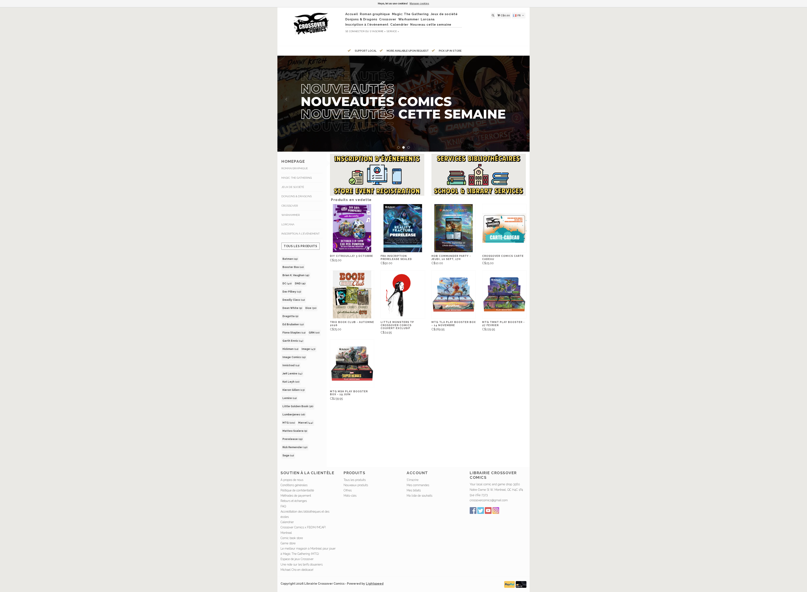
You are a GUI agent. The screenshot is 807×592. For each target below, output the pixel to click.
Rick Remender (294, 447)
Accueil (351, 14)
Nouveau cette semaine (430, 24)
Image (308, 349)
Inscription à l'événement (367, 24)
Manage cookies (419, 3)
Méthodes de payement (296, 495)
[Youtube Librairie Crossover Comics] (488, 510)
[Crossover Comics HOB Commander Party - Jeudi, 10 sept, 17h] (454, 228)
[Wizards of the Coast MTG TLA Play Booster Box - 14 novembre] (454, 294)
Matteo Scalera (294, 430)
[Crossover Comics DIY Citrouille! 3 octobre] (352, 228)
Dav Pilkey (291, 291)
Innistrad (290, 365)
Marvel (305, 422)
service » (392, 31)
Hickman (290, 349)
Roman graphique (375, 14)
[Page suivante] (520, 99)
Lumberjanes (293, 414)
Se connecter (355, 31)
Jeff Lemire (292, 373)
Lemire (289, 398)
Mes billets (414, 490)
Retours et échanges (294, 501)
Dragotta (290, 316)
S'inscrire (412, 480)
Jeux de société (444, 14)
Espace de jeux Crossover (297, 559)
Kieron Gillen (293, 390)
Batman (290, 258)
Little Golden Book (297, 406)
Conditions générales (294, 485)
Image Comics (294, 357)
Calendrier (399, 24)
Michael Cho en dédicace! (297, 569)
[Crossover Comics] (311, 26)
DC (287, 283)
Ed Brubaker (293, 324)
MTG (288, 422)
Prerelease (292, 439)
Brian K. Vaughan (295, 275)
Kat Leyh (290, 381)
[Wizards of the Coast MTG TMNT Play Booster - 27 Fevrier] (504, 294)
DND (300, 283)
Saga (288, 455)
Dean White (292, 308)
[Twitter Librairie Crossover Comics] (480, 510)
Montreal (286, 532)
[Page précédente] (286, 99)
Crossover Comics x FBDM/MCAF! (303, 527)
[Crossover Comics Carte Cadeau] (504, 228)
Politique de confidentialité (297, 490)
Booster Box (293, 267)
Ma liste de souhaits (419, 495)
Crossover (387, 19)
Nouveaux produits (356, 485)
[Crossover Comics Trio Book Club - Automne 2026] (352, 294)
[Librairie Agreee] (403, 104)
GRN (314, 332)
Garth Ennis (292, 340)
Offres (348, 490)
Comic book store (292, 538)
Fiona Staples (294, 332)
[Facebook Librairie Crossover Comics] (473, 510)
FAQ (283, 506)
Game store (288, 543)
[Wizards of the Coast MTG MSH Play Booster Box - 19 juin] (352, 364)
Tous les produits (300, 246)
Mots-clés (350, 495)
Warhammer (408, 19)
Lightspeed (375, 583)
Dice (310, 308)
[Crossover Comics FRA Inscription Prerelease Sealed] (403, 228)
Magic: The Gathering (410, 14)
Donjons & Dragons (361, 19)
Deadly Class (293, 299)
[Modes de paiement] (509, 584)
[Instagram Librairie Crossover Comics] (495, 510)
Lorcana (428, 19)
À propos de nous (292, 480)
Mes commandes (418, 485)
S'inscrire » (378, 31)
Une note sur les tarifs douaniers (302, 564)
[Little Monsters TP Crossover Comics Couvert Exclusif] (403, 294)
